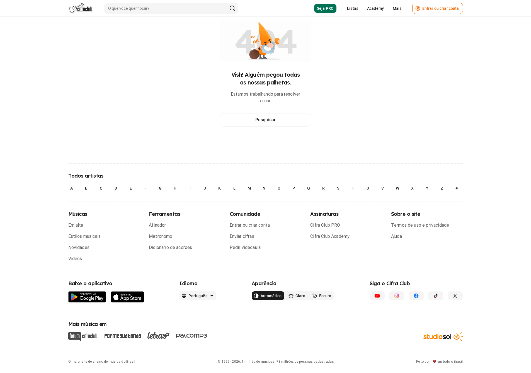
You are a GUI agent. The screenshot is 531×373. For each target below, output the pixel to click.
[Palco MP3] (191, 336)
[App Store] (127, 297)
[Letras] (158, 335)
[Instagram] (396, 295)
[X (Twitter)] (455, 295)
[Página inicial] (80, 8)
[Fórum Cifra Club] (82, 336)
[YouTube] (377, 295)
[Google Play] (87, 297)
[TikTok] (435, 295)
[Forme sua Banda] (122, 335)
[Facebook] (416, 295)
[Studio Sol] (443, 336)
